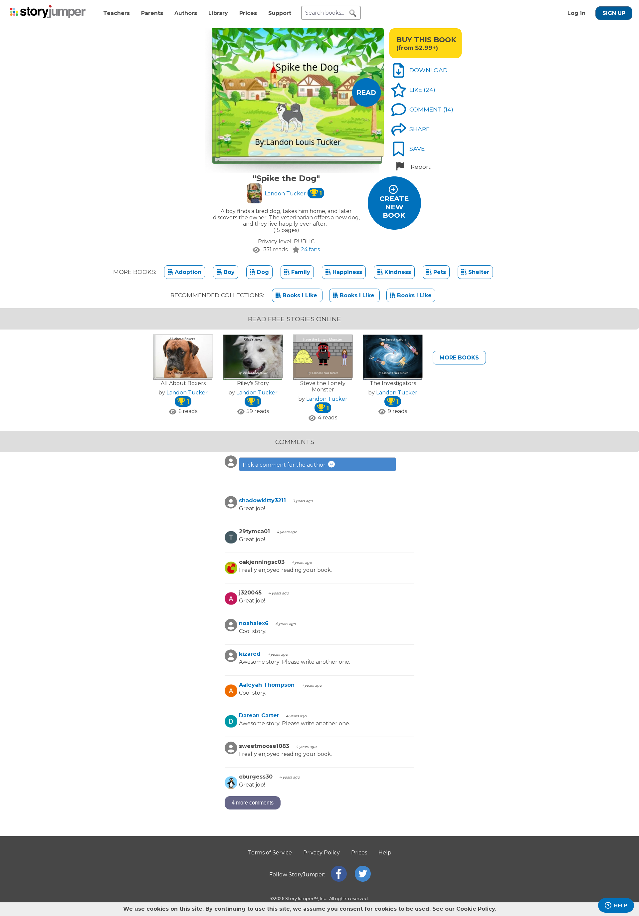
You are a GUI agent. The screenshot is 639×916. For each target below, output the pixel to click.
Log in (576, 13)
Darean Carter (259, 715)
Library (218, 13)
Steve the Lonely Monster (322, 386)
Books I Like (300, 295)
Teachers (116, 13)
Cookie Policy (475, 909)
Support (279, 13)
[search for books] (353, 13)
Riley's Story (253, 383)
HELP (620, 905)
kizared (250, 654)
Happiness (346, 272)
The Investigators (393, 383)
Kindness (397, 272)
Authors (185, 13)
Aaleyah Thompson (267, 685)
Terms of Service (270, 852)
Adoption (187, 272)
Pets (439, 272)
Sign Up (613, 13)
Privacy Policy (321, 852)
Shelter (478, 272)
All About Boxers (183, 383)
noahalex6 (254, 623)
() (429, 89)
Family (300, 272)
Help (384, 852)
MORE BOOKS (459, 357)
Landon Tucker (293, 193)
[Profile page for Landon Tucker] (254, 194)
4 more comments (253, 802)
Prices (248, 13)
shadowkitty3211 (262, 500)
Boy (228, 272)
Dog (262, 272)
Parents (152, 13)
